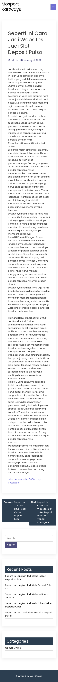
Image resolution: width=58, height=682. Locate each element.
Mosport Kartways (11, 6)
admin (14, 60)
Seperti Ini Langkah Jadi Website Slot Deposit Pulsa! (25, 577)
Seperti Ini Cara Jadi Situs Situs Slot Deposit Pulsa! (29, 614)
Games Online (13, 647)
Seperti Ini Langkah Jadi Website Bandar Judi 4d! (27, 596)
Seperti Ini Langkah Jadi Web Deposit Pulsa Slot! (28, 587)
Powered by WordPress (29, 676)
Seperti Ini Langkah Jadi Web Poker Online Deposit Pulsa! (28, 605)
